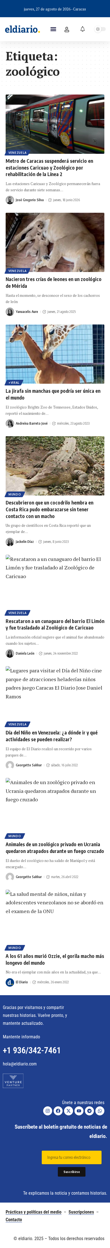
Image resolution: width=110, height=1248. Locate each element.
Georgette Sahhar (29, 765)
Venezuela (17, 152)
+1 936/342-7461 (32, 1050)
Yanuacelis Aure (27, 312)
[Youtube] (78, 1110)
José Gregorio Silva (30, 200)
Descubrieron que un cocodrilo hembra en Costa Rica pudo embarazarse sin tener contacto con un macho (49, 509)
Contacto (14, 1219)
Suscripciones (81, 1212)
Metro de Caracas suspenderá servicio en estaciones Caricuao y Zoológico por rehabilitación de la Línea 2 (49, 167)
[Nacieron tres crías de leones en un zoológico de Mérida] (55, 242)
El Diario (22, 982)
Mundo (14, 494)
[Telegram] (89, 1110)
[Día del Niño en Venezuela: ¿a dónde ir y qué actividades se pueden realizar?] (55, 695)
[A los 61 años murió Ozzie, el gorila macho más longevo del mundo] (55, 919)
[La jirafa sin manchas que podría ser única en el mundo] (55, 354)
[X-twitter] (68, 1110)
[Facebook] (58, 1110)
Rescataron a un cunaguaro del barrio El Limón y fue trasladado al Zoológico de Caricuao (55, 624)
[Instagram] (47, 1110)
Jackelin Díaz (25, 541)
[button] (53, 29)
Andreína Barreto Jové (32, 423)
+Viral (13, 382)
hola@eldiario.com (20, 1064)
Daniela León (25, 653)
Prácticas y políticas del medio (33, 1212)
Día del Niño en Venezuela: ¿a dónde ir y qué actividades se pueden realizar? (52, 735)
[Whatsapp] (99, 1110)
